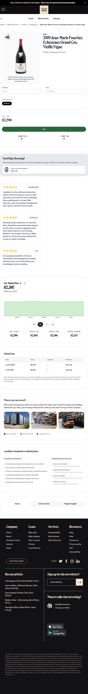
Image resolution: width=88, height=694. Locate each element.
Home (2, 25)
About (17, 504)
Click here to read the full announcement (58, 3)
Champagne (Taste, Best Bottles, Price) (22, 581)
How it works (34, 540)
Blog (71, 533)
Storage (56, 19)
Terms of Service (27, 656)
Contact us (73, 540)
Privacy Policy (40, 656)
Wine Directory (13, 25)
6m (40, 324)
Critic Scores (43, 504)
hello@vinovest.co (62, 604)
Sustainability (54, 533)
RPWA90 (7, 103)
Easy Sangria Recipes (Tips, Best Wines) (19, 594)
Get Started (80, 10)
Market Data (43, 19)
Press (8, 548)
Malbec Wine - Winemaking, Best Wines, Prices (22, 601)
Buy (44, 129)
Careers (9, 544)
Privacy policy (75, 544)
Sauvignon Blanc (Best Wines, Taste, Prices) (20, 609)
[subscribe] (79, 582)
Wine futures (53, 536)
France (24, 25)
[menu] (3, 9)
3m (34, 324)
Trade (30, 19)
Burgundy (33, 25)
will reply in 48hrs (62, 608)
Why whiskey (34, 536)
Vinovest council (13, 540)
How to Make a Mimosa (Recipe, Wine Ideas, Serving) (21, 587)
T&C (71, 548)
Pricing (31, 544)
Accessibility (74, 552)
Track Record (34, 548)
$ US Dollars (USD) (16, 561)
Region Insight (71, 504)
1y (47, 324)
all (53, 324)
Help (71, 536)
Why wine (33, 533)
